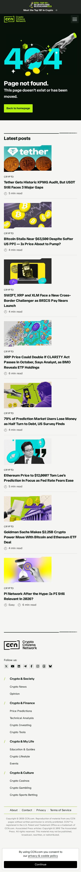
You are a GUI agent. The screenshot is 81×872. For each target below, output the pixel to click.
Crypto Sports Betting (23, 795)
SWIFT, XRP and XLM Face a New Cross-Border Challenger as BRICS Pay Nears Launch (37, 300)
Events (14, 763)
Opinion (15, 693)
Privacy (41, 810)
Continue (40, 864)
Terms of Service (60, 810)
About (13, 810)
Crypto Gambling (20, 788)
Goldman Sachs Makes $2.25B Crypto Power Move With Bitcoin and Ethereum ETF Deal (40, 537)
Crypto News (18, 686)
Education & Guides (22, 749)
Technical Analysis (22, 718)
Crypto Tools (18, 732)
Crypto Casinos (19, 780)
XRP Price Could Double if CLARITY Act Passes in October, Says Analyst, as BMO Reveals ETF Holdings (37, 362)
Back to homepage (18, 108)
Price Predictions (21, 711)
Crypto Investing (20, 725)
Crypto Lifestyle (20, 756)
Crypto (9, 176)
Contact (27, 810)
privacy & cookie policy (43, 855)
